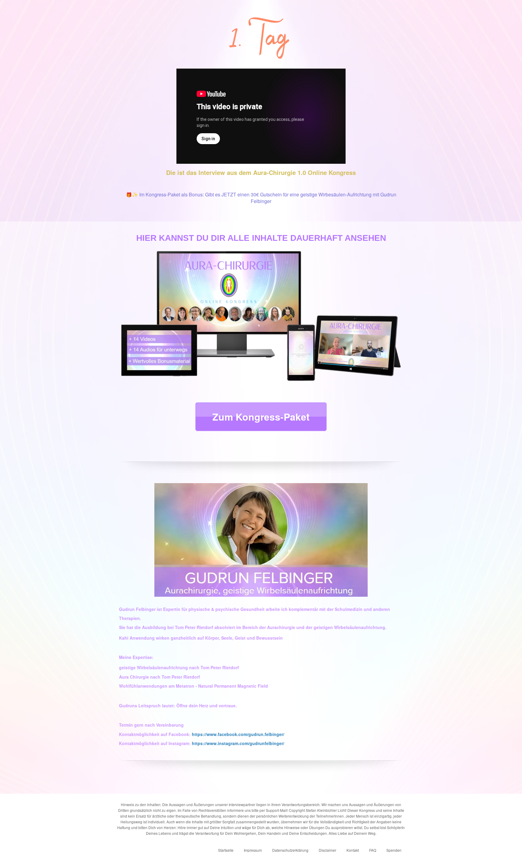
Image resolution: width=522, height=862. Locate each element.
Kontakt (352, 850)
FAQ (372, 850)
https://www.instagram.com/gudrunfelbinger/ (238, 743)
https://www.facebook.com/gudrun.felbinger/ (238, 734)
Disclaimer (327, 850)
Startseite (226, 850)
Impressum (253, 850)
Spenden (393, 850)
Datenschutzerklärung (290, 850)
